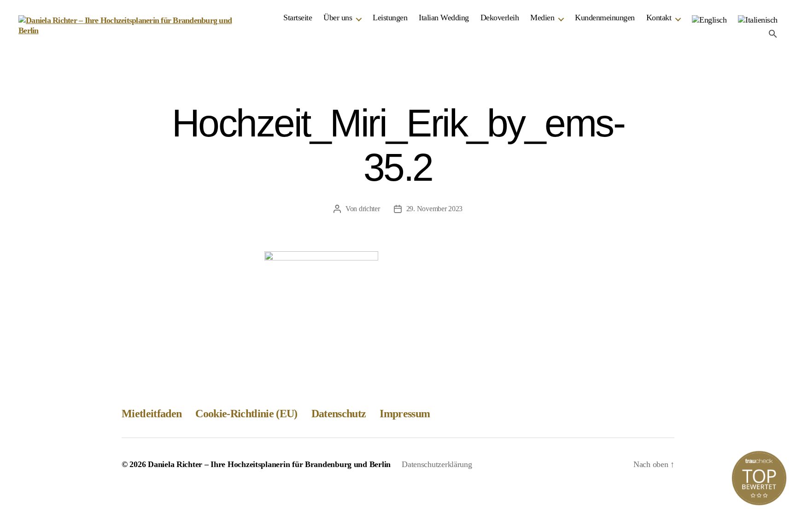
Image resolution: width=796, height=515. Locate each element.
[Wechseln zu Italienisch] (758, 20)
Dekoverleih (499, 17)
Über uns (337, 17)
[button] (773, 33)
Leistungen (390, 17)
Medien (542, 17)
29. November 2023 (434, 209)
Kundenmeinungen (605, 17)
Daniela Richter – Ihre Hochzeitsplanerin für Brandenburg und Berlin (269, 464)
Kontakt (659, 17)
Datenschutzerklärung (437, 464)
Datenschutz (338, 414)
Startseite (297, 17)
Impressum (405, 414)
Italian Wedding (444, 17)
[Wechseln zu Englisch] (709, 20)
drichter (369, 209)
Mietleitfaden (151, 414)
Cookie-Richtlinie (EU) (246, 414)
